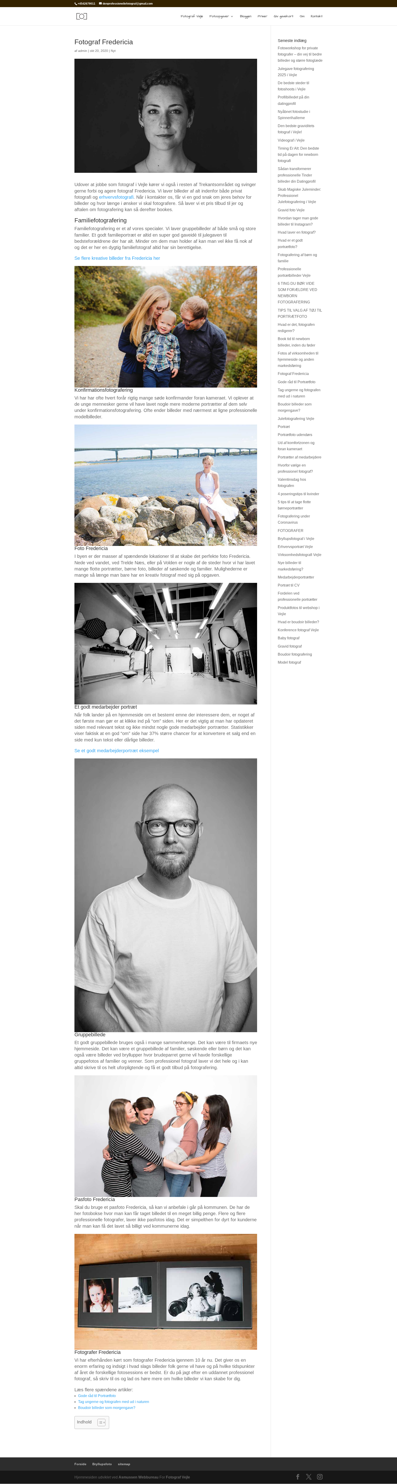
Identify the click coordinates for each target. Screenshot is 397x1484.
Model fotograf (289, 662)
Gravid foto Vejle (291, 210)
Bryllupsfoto (102, 1464)
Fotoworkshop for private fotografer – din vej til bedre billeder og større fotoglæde (300, 54)
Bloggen (245, 17)
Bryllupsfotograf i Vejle (296, 539)
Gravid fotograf (290, 646)
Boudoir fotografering (295, 654)
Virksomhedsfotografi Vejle (299, 555)
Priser (262, 17)
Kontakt (317, 17)
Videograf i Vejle (291, 140)
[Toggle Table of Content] (99, 1422)
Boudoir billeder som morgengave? (106, 1408)
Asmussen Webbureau (139, 1477)
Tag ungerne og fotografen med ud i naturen (113, 1402)
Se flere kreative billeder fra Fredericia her (117, 258)
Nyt (113, 51)
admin (82, 51)
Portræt (284, 427)
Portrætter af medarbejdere (299, 457)
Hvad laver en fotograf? (297, 232)
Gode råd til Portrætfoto (97, 1396)
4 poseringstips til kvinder (298, 494)
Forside (80, 1464)
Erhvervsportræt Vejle (295, 547)
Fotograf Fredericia (293, 374)
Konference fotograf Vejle (298, 630)
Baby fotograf (288, 638)
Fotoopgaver (219, 17)
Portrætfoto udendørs (295, 435)
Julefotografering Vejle (296, 419)
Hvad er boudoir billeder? (298, 622)
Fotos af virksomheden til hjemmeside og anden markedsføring (298, 359)
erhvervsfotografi (116, 197)
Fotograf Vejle (192, 17)
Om (302, 17)
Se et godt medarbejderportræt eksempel (116, 750)
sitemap (124, 1464)
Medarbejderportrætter (296, 577)
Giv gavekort (283, 17)
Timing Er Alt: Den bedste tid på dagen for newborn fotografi (298, 154)
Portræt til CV (289, 585)
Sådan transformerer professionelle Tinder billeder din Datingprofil (297, 175)
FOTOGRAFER (290, 531)
